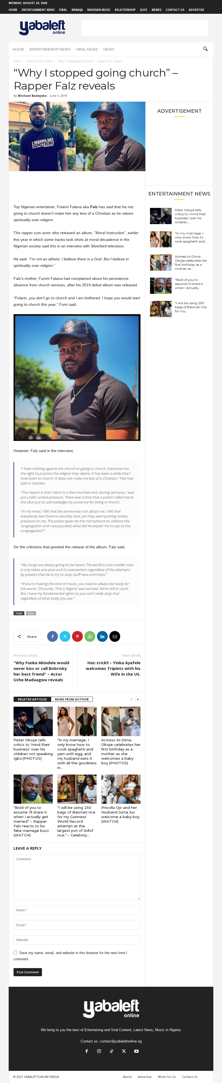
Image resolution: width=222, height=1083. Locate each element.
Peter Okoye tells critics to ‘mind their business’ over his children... (190, 216)
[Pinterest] (77, 636)
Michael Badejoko (32, 96)
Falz (31, 613)
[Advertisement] (144, 28)
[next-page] (138, 699)
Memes (156, 10)
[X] (65, 636)
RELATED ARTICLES (32, 699)
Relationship (125, 10)
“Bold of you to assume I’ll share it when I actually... (189, 284)
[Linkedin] (102, 636)
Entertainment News (38, 10)
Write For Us (167, 1077)
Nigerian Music (98, 10)
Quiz (143, 10)
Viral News (87, 49)
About (127, 1077)
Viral (63, 10)
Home (13, 10)
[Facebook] (52, 636)
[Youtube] (136, 1052)
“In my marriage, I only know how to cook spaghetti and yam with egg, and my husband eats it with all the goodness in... (77, 754)
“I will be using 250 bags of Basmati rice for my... (191, 307)
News (109, 49)
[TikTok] (111, 1052)
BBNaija (77, 10)
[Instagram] (99, 1052)
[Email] (114, 636)
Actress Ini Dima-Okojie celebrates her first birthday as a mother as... (191, 262)
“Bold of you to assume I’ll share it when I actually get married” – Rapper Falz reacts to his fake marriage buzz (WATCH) (31, 821)
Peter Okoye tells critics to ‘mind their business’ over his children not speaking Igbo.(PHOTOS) (33, 749)
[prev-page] (131, 699)
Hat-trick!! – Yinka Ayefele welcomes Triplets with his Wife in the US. (113, 668)
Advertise (196, 10)
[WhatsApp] (89, 636)
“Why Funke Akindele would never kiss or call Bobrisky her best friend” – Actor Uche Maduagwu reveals (41, 671)
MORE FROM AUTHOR (72, 699)
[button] (205, 49)
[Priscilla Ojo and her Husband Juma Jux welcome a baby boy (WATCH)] (121, 789)
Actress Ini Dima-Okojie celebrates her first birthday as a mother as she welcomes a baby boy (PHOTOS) (121, 751)
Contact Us (175, 10)
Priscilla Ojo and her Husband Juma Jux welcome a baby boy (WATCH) (120, 814)
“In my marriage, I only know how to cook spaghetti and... (191, 237)
